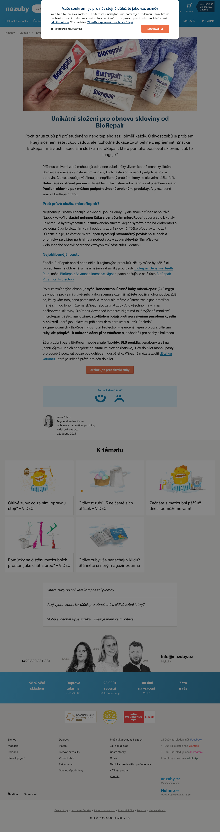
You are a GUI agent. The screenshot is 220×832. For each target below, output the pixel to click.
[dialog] (110, 19)
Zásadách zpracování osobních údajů (110, 22)
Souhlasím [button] (155, 28)
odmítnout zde (60, 22)
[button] (66, 29)
